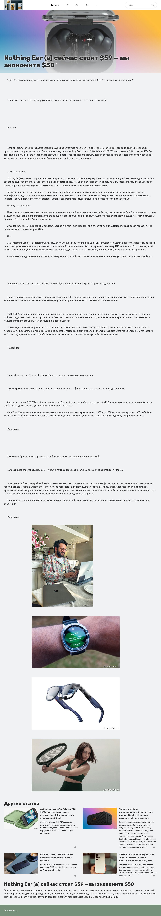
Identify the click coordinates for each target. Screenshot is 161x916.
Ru (87, 5)
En (68, 5)
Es (77, 5)
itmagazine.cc (11, 910)
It (96, 5)
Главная (55, 5)
